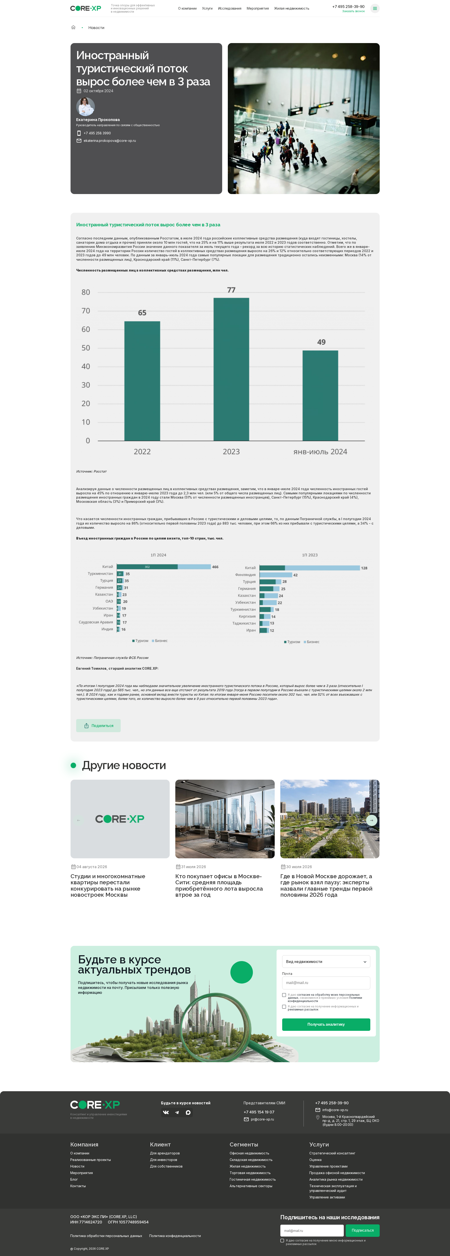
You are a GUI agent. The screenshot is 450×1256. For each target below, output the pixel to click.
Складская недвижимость (251, 1160)
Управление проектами (328, 1166)
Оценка (315, 1160)
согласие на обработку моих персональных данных (324, 996)
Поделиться (102, 725)
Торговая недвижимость (250, 1173)
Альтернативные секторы (251, 1186)
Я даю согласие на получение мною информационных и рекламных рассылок (326, 1242)
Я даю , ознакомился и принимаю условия (325, 998)
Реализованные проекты (90, 1160)
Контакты (78, 1186)
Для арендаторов (165, 1153)
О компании (187, 8)
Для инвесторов (163, 1160)
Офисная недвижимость (249, 1153)
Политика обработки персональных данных (106, 1236)
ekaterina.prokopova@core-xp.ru (110, 140)
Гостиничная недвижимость (253, 1179)
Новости (77, 1166)
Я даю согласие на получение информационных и (323, 1008)
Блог (74, 1179)
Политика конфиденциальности (175, 1236)
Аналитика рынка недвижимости (336, 1179)
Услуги (207, 8)
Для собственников (166, 1166)
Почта (287, 974)
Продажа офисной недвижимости (337, 1173)
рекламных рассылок (303, 1009)
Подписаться (363, 1230)
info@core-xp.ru (335, 1110)
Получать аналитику (326, 1024)
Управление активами (327, 1197)
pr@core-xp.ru (262, 1119)
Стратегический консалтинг (332, 1153)
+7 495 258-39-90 (348, 6)
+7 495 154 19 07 (259, 1112)
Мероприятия (258, 8)
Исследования (229, 8)
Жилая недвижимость (291, 8)
